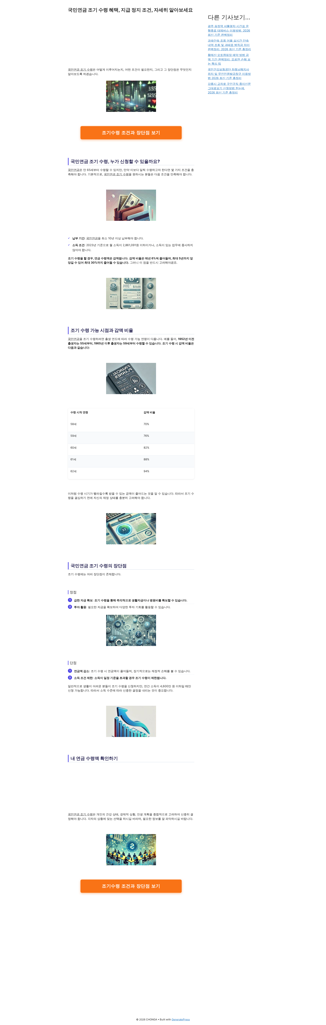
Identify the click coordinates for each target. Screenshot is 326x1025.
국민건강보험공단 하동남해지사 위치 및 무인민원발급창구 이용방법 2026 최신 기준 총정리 (229, 74)
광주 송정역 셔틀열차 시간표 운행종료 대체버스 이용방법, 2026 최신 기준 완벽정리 (229, 30)
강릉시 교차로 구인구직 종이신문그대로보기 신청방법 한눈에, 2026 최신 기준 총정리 (229, 88)
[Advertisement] (131, 42)
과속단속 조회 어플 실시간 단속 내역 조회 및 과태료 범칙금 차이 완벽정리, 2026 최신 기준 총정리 (229, 45)
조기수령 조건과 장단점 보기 (131, 132)
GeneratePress (181, 1019)
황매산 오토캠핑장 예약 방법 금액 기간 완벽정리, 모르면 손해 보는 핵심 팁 (229, 59)
